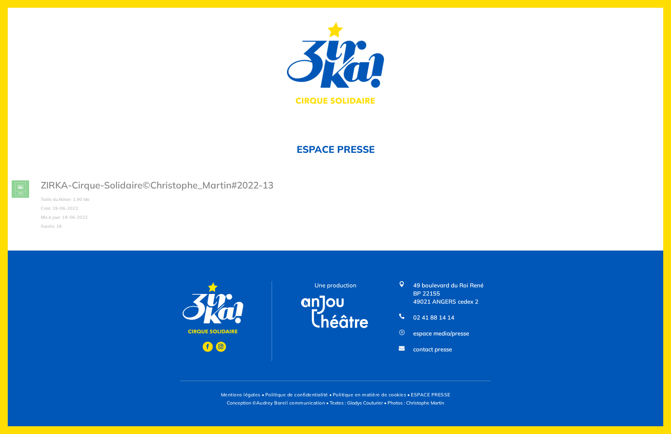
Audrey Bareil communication (290, 403)
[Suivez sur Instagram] (221, 347)
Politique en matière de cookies (370, 395)
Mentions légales (241, 395)
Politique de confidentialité (296, 395)
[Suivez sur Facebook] (208, 347)
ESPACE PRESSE (430, 395)
